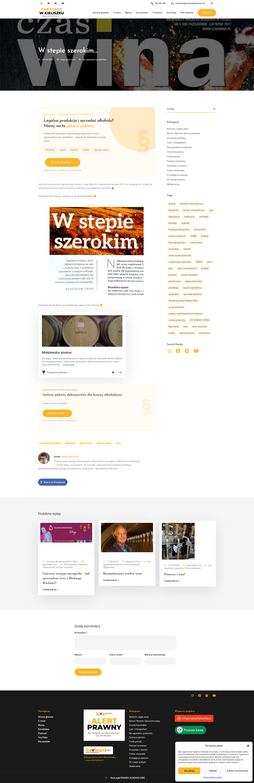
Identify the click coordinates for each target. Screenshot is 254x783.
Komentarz (81, 633)
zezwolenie (204, 333)
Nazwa (79, 655)
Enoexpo (172, 223)
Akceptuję (189, 770)
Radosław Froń (68, 59)
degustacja (173, 217)
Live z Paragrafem (176, 142)
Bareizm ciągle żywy (177, 129)
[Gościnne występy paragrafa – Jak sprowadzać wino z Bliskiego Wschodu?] (66, 532)
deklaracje (189, 217)
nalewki (187, 249)
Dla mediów (187, 12)
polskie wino (174, 281)
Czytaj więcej (49, 589)
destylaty (203, 217)
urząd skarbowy (176, 307)
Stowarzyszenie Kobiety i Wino (183, 301)
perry (209, 262)
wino (118, 443)
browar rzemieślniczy (193, 210)
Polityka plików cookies (212, 777)
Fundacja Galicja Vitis (178, 229)
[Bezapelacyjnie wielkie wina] (127, 537)
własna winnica (187, 333)
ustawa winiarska (176, 320)
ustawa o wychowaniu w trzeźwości (185, 313)
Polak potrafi (173, 156)
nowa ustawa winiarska (179, 255)
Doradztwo (142, 12)
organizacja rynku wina (179, 262)
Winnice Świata (104, 443)
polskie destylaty (189, 275)
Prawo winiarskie (175, 170)
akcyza (171, 204)
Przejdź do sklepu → (62, 162)
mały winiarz (196, 242)
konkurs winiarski (177, 236)
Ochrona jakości (175, 152)
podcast (172, 275)
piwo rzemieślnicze (187, 268)
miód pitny (173, 249)
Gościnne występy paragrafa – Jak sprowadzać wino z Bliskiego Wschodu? (66, 578)
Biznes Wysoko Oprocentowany (183, 133)
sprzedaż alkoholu (192, 294)
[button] (248, 745)
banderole (173, 210)
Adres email (117, 655)
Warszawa (173, 326)
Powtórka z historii (176, 166)
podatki (205, 268)
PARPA (199, 262)
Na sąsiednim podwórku (94, 59)
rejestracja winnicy (192, 288)
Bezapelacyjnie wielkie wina (122, 573)
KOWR (193, 236)
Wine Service (86, 443)
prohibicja (173, 288)
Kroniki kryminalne (176, 138)
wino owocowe (199, 326)
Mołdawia (70, 443)
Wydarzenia (173, 184)
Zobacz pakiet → (57, 413)
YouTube (171, 12)
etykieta (185, 223)
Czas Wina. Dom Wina (50, 443)
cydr (211, 210)
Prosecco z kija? (174, 574)
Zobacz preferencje (237, 770)
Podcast (157, 12)
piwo (170, 268)
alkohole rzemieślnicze (191, 204)
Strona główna (101, 12)
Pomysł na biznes (176, 161)
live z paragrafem (177, 242)
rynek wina (173, 294)
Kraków (204, 236)
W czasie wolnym (176, 179)
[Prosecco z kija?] (178, 541)
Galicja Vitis (200, 229)
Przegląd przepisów (177, 175)
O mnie (117, 12)
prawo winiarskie (193, 281)
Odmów (213, 770)
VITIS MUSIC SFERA (199, 320)
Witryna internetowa (154, 655)
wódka (171, 333)
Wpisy (128, 12)
